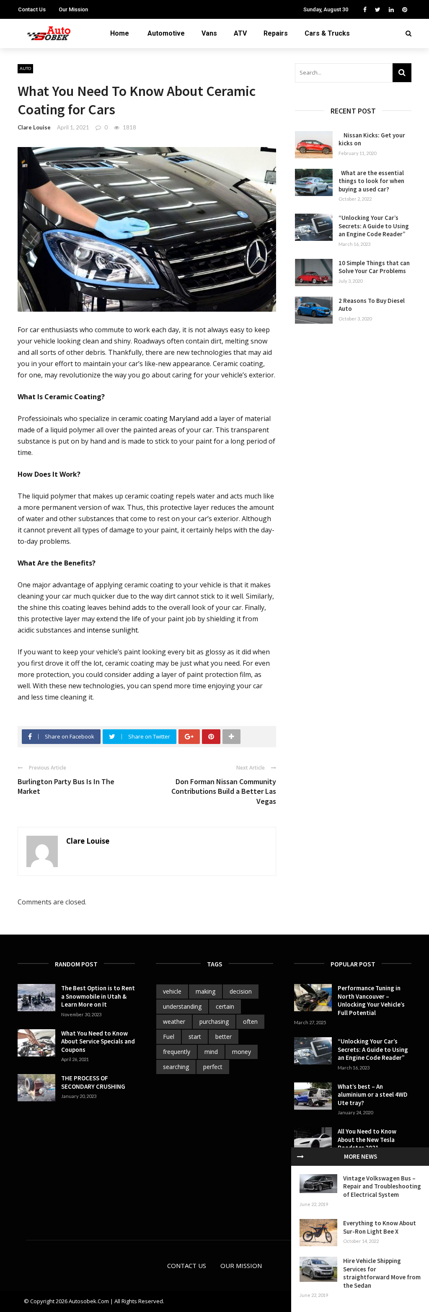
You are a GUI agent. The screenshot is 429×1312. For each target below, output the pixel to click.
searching (176, 1067)
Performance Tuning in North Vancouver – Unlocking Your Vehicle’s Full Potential (371, 1000)
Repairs (276, 33)
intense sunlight (112, 630)
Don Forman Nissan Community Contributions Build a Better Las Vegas (223, 791)
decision (241, 991)
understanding (182, 1006)
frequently (176, 1052)
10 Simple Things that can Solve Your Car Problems (374, 267)
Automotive (166, 33)
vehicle (172, 991)
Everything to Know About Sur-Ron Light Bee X (379, 1227)
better (223, 1037)
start (195, 1037)
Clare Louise (34, 127)
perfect (212, 1067)
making (205, 991)
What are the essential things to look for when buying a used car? (371, 181)
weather (174, 1021)
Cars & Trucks (327, 33)
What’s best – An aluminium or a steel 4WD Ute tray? (373, 1094)
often (250, 1021)
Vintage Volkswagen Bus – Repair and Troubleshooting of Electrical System (382, 1186)
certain (225, 1006)
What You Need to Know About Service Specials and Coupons (98, 1041)
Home (119, 33)
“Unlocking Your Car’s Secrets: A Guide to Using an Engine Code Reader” (374, 226)
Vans (209, 33)
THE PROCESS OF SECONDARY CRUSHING (94, 1082)
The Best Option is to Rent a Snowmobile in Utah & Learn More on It (98, 996)
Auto (25, 68)
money (241, 1052)
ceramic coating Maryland (159, 418)
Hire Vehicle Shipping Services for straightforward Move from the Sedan (382, 1273)
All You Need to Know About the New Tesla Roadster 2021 (367, 1139)
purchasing (214, 1021)
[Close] (300, 1156)
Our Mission (73, 9)
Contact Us (32, 9)
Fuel (168, 1037)
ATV (240, 33)
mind (211, 1052)
